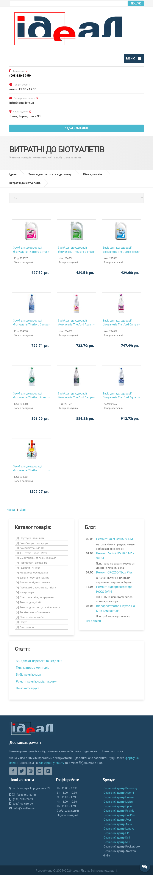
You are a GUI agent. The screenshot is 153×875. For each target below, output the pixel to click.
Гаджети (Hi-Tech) (28, 567)
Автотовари (25, 626)
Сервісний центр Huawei (119, 797)
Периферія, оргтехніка (31, 562)
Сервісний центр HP (116, 833)
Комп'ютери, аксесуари (32, 542)
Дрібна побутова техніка (32, 577)
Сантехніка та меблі (30, 617)
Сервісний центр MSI (117, 842)
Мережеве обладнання (32, 572)
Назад (11, 510)
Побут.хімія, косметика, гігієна (36, 587)
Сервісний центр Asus (118, 824)
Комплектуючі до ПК (30, 547)
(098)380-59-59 (20, 75)
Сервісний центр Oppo (118, 806)
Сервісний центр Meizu (118, 801)
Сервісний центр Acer (117, 819)
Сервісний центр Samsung (120, 788)
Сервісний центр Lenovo (119, 828)
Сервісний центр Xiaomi (119, 792)
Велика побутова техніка (33, 582)
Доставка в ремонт (25, 742)
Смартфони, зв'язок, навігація (36, 557)
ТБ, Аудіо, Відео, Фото (31, 552)
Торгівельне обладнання (33, 612)
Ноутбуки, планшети (30, 537)
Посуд (21, 621)
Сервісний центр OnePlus (119, 815)
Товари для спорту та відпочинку (38, 607)
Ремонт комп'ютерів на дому (36, 681)
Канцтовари (25, 592)
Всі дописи (93, 621)
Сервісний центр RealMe (119, 810)
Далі (23, 510)
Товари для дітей (28, 602)
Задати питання (76, 128)
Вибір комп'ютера (28, 674)
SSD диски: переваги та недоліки (39, 661)
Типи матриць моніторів (32, 667)
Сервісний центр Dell (117, 837)
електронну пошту (51, 763)
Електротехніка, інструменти (35, 597)
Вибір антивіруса (27, 688)
